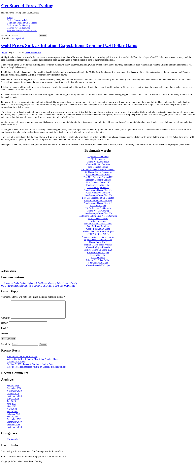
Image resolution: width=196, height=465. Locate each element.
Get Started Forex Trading (27, 5)
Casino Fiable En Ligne (98, 252)
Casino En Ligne (98, 205)
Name (4, 323)
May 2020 (11, 406)
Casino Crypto (98, 257)
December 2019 (14, 419)
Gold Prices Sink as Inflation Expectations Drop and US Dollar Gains (69, 45)
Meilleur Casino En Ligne (98, 185)
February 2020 (13, 414)
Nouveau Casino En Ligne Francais (98, 237)
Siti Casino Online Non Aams (98, 172)
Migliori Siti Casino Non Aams (98, 239)
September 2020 (14, 396)
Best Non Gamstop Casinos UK (98, 177)
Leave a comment (33, 52)
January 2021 (13, 385)
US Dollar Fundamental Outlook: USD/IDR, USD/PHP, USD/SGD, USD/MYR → (39, 286)
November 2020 (14, 391)
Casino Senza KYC (98, 242)
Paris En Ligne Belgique (98, 226)
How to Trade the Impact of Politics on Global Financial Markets (36, 367)
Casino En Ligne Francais (98, 247)
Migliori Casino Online (98, 156)
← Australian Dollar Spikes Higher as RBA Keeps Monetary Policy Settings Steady (39, 283)
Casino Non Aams (98, 221)
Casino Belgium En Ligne (98, 229)
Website (4, 333)
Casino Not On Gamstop (98, 211)
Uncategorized (17, 38)
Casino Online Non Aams (98, 174)
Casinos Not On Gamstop (18, 25)
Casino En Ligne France (98, 187)
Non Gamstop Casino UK (98, 182)
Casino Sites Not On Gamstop (98, 200)
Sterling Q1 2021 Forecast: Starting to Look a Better (30, 364)
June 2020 (11, 404)
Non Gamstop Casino (98, 167)
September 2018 (14, 427)
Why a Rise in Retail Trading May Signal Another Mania (33, 359)
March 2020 (12, 411)
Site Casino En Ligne (98, 263)
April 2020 (12, 409)
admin (4, 52)
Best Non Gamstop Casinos (98, 180)
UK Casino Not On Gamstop (98, 208)
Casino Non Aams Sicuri (98, 161)
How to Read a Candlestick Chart (22, 356)
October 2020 (13, 393)
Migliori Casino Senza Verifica (98, 244)
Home (9, 17)
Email (4, 328)
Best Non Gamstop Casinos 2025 (22, 30)
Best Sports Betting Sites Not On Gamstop (98, 216)
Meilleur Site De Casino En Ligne (98, 231)
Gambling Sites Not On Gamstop (22, 22)
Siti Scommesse (98, 159)
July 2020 (11, 401)
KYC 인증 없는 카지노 (98, 234)
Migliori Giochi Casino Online (98, 223)
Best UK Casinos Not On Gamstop (98, 198)
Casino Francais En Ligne (98, 265)
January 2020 (13, 416)
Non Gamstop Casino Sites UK (98, 190)
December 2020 (14, 388)
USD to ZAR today (16, 361)
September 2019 (14, 422)
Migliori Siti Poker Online (98, 260)
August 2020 (13, 398)
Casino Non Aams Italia (18, 20)
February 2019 (13, 424)
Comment (5, 318)
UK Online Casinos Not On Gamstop (98, 169)
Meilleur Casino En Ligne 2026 (98, 250)
